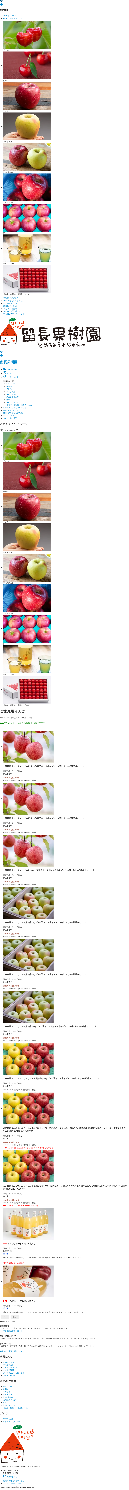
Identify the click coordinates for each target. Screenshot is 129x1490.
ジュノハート (11, 384)
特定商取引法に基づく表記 (13, 1481)
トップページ (10, 16)
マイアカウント (13, 314)
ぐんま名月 (10, 392)
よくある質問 (10, 309)
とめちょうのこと (12, 18)
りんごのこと (11, 298)
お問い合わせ (12, 311)
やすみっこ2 (10, 303)
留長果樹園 (9, 362)
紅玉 (8, 400)
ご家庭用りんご (12, 397)
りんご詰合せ (11, 394)
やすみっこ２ (10, 416)
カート (7, 373)
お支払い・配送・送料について (12, 1351)
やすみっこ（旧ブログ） (13, 1422)
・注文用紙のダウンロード (11, 1331)
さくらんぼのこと (13, 301)
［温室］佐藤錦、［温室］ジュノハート (22, 405)
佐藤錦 (9, 386)
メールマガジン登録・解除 (13, 1373)
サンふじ (9, 389)
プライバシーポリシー (12, 1483)
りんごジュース (12, 402)
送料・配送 (10, 306)
